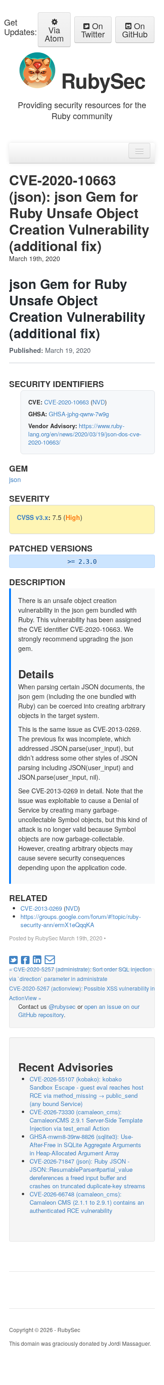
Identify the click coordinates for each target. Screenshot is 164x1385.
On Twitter (93, 30)
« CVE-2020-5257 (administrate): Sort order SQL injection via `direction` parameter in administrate (80, 973)
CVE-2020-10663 (66, 402)
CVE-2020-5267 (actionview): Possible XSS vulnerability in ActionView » (82, 993)
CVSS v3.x (32, 517)
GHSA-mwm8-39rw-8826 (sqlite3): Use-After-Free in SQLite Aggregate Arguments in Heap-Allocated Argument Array (85, 1144)
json (15, 479)
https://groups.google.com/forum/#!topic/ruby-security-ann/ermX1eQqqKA (80, 920)
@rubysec (62, 1006)
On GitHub (135, 30)
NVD (98, 402)
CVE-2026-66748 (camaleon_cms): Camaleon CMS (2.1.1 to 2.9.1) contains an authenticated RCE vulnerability (87, 1202)
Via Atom (54, 34)
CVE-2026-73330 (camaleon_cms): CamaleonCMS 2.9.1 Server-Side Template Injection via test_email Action (86, 1120)
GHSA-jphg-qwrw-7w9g (79, 413)
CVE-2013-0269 (41, 908)
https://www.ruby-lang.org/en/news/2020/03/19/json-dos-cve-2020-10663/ (84, 433)
